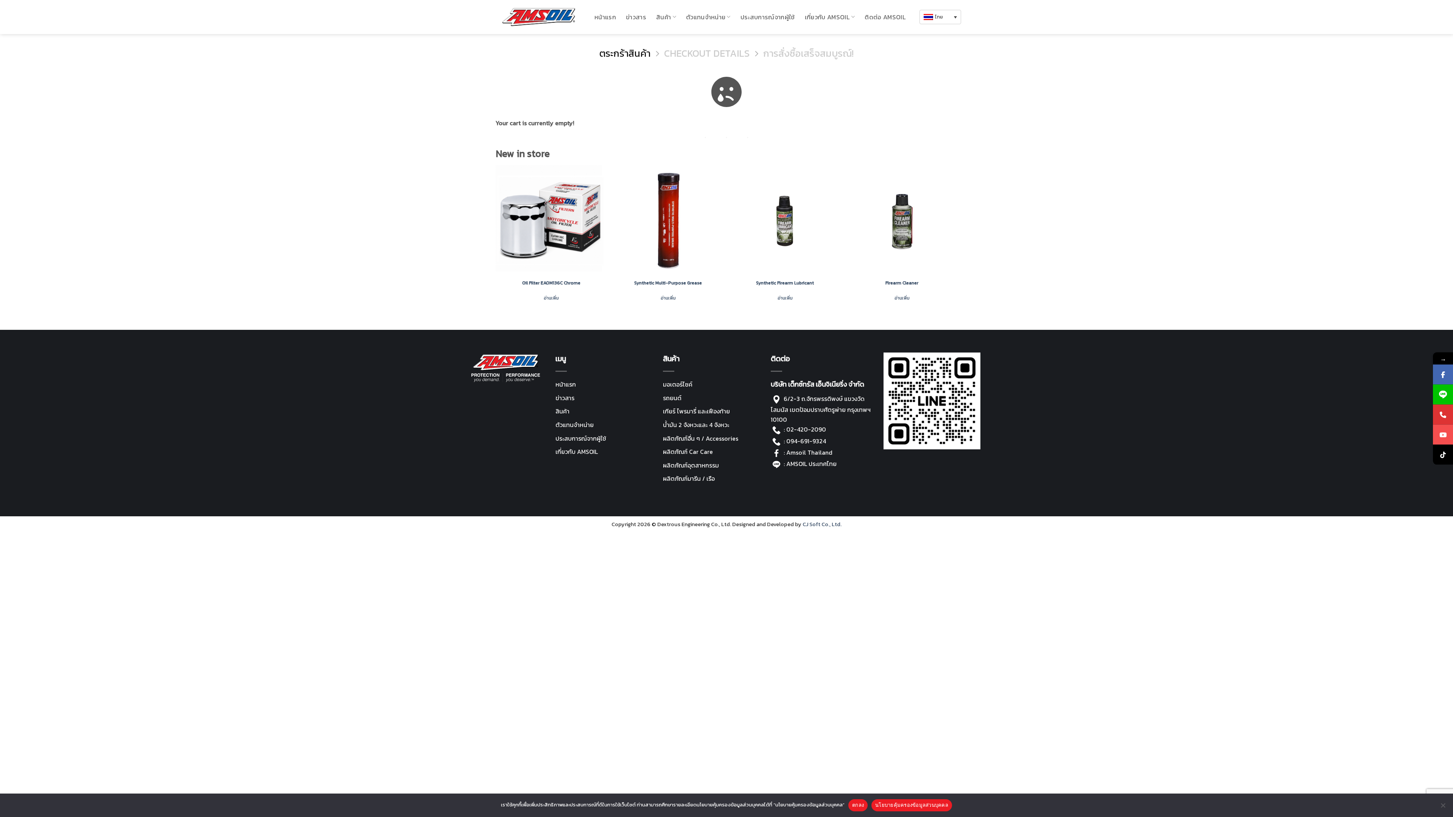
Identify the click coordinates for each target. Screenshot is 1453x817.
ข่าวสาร (636, 17)
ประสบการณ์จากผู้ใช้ (768, 17)
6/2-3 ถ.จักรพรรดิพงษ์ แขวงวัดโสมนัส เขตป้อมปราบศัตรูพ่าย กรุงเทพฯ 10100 (821, 409)
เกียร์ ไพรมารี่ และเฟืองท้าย (696, 411)
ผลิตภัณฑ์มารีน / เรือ (689, 478)
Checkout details (707, 53)
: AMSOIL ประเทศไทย (809, 463)
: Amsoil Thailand (808, 452)
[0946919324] (1443, 415)
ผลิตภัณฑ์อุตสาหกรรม (691, 465)
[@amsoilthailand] (1443, 455)
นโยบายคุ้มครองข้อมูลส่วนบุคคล (911, 805)
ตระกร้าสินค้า (624, 53)
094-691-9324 (806, 440)
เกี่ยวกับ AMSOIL (576, 451)
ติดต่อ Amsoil (885, 17)
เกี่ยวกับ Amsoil (827, 17)
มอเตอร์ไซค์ (677, 384)
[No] (1442, 807)
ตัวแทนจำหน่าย (705, 17)
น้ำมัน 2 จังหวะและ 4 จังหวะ (696, 424)
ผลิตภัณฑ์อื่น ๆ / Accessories (700, 438)
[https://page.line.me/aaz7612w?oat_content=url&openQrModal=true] (1443, 395)
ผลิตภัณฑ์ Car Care (688, 451)
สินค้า (663, 17)
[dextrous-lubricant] (539, 17)
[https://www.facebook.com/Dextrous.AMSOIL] (1443, 375)
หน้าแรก (605, 17)
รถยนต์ (672, 397)
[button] (940, 17)
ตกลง (858, 805)
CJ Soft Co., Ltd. (822, 524)
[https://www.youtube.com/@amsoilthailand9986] (1443, 435)
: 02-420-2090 (805, 429)
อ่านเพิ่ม (551, 298)
